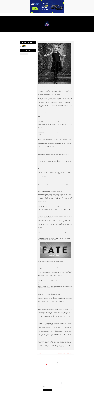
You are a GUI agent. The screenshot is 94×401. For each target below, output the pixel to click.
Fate (60, 92)
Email (44, 387)
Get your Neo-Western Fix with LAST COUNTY (65, 357)
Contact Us (50, 38)
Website (44, 390)
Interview (57, 92)
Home (40, 38)
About (44, 38)
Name (44, 384)
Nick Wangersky (50, 92)
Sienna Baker (64, 92)
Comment (45, 369)
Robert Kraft (40, 357)
